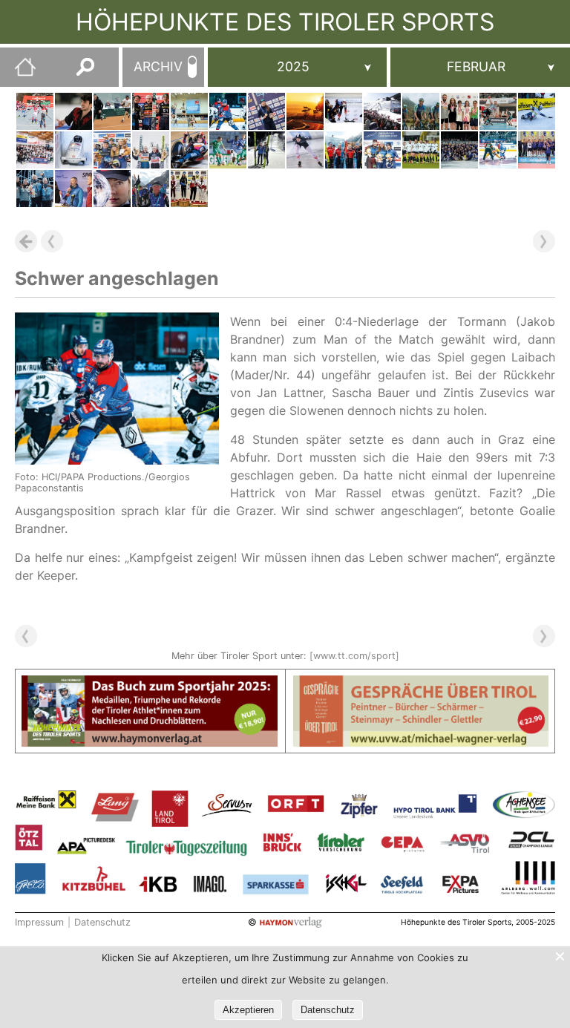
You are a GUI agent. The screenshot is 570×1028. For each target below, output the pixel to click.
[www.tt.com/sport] (354, 655)
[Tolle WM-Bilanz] (112, 149)
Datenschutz (102, 922)
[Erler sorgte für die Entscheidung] (112, 111)
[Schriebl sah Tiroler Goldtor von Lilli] (420, 149)
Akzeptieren (248, 1009)
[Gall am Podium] (420, 111)
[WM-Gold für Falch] (150, 188)
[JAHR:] (297, 67)
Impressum (39, 922)
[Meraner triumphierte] (189, 188)
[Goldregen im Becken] (459, 111)
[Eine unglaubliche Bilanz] (112, 188)
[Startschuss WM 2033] (73, 188)
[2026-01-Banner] (150, 684)
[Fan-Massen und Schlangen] (305, 111)
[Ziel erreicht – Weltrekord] (189, 149)
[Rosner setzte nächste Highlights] (266, 111)
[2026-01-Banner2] (421, 684)
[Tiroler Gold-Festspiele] (382, 111)
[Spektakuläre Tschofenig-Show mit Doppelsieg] (150, 111)
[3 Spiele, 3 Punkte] (227, 149)
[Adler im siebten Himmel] (34, 149)
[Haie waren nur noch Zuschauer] (498, 149)
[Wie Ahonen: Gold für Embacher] (266, 149)
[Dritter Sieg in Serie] (498, 111)
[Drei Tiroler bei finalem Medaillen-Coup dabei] (34, 188)
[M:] (480, 67)
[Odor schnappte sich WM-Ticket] (305, 149)
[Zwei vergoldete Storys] (343, 111)
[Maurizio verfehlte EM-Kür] (73, 111)
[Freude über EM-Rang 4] (73, 149)
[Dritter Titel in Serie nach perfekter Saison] (459, 149)
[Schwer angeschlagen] (227, 111)
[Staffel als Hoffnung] (343, 149)
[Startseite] (18, 72)
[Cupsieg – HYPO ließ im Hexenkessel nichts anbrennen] (536, 149)
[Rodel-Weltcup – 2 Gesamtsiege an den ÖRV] (382, 149)
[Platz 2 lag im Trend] (536, 111)
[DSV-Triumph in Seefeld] (34, 111)
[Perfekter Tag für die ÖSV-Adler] (150, 149)
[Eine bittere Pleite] (189, 111)
